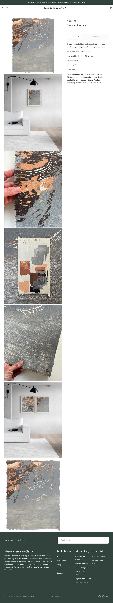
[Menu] (2, 7)
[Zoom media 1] (33, 45)
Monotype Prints (81, 563)
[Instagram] (103, 596)
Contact (60, 573)
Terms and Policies (56, 596)
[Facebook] (99, 596)
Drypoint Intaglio (81, 583)
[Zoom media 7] (33, 495)
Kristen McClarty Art (15, 596)
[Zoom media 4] (33, 266)
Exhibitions (61, 561)
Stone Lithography (82, 567)
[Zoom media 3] (33, 189)
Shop (59, 565)
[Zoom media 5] (33, 343)
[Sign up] (105, 540)
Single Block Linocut (83, 579)
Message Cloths (98, 556)
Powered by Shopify (28, 596)
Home (59, 556)
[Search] (7, 8)
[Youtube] (107, 596)
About (59, 569)
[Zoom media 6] (33, 420)
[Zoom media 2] (33, 112)
